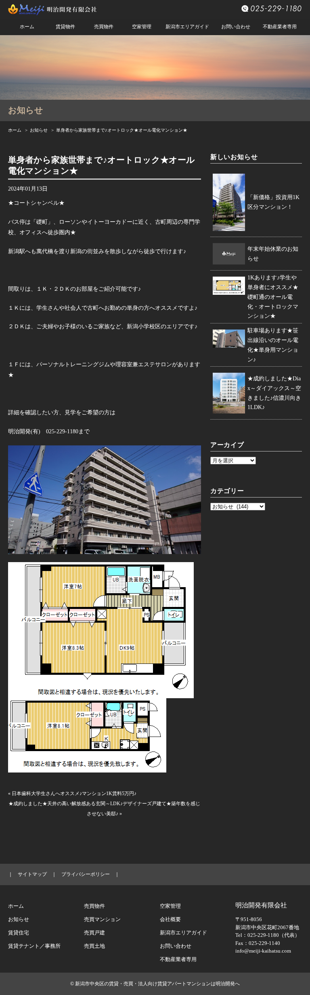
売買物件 (103, 26)
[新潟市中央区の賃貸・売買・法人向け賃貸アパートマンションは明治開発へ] (52, 11)
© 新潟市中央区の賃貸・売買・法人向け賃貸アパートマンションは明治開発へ (155, 984)
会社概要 (170, 919)
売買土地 (94, 946)
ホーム (27, 26)
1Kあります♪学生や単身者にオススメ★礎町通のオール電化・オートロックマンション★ (272, 297)
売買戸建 (94, 933)
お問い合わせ (235, 26)
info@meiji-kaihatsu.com (263, 951)
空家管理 (141, 26)
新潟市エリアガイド (187, 26)
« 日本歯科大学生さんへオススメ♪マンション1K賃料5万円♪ (72, 793)
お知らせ (39, 130)
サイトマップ (32, 874)
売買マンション (102, 919)
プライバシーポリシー (85, 874)
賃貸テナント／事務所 (34, 946)
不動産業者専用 (280, 26)
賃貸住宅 (18, 933)
